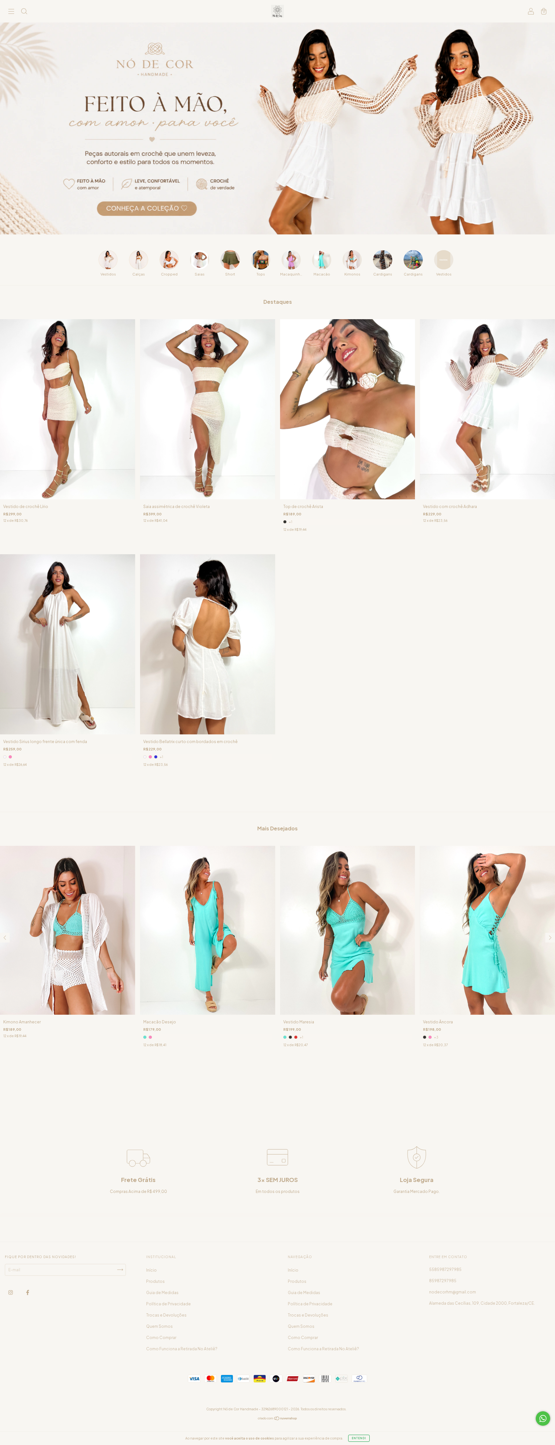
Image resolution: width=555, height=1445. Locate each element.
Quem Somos (159, 1326)
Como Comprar (161, 1337)
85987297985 (442, 1280)
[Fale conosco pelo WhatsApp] (543, 1418)
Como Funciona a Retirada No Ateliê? (181, 1348)
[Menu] (11, 12)
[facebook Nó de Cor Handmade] (27, 1292)
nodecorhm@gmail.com (452, 1292)
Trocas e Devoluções (166, 1315)
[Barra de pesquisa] (24, 12)
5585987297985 (445, 1269)
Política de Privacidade (168, 1303)
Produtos (155, 1281)
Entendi (359, 1438)
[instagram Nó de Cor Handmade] (11, 1292)
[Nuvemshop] (278, 1419)
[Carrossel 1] (277, 128)
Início (151, 1270)
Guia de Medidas (162, 1292)
